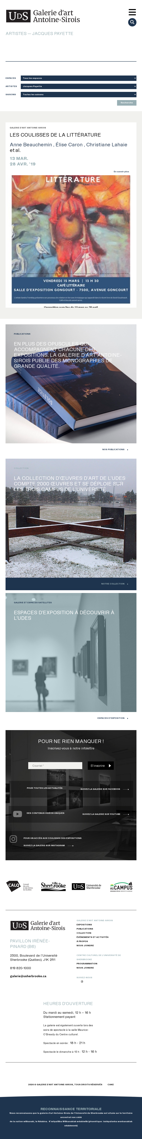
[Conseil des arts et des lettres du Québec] (21, 886)
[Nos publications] (71, 390)
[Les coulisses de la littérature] (71, 241)
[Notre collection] (71, 524)
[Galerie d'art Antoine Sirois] (43, 16)
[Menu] (132, 12)
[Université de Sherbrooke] (86, 887)
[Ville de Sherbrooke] (53, 886)
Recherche (127, 103)
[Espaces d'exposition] (71, 659)
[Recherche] (132, 22)
